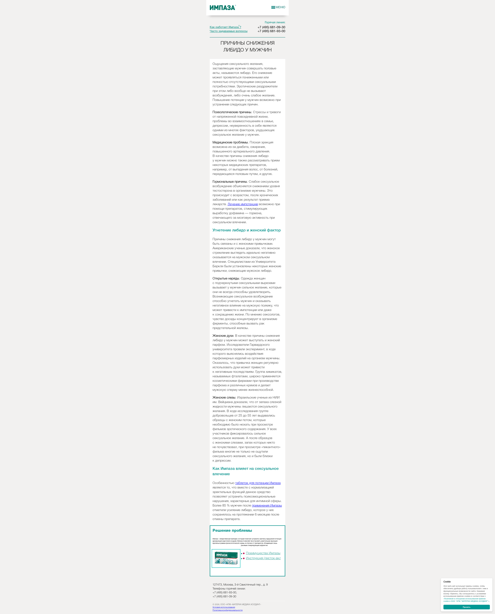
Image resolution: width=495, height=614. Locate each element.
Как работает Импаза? (225, 27)
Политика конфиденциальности (228, 610)
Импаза (223, 7)
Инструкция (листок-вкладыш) (268, 558)
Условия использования (224, 607)
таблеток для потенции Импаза (258, 483)
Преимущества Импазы (263, 553)
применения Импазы (267, 505)
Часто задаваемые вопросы (229, 31)
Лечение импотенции (243, 204)
